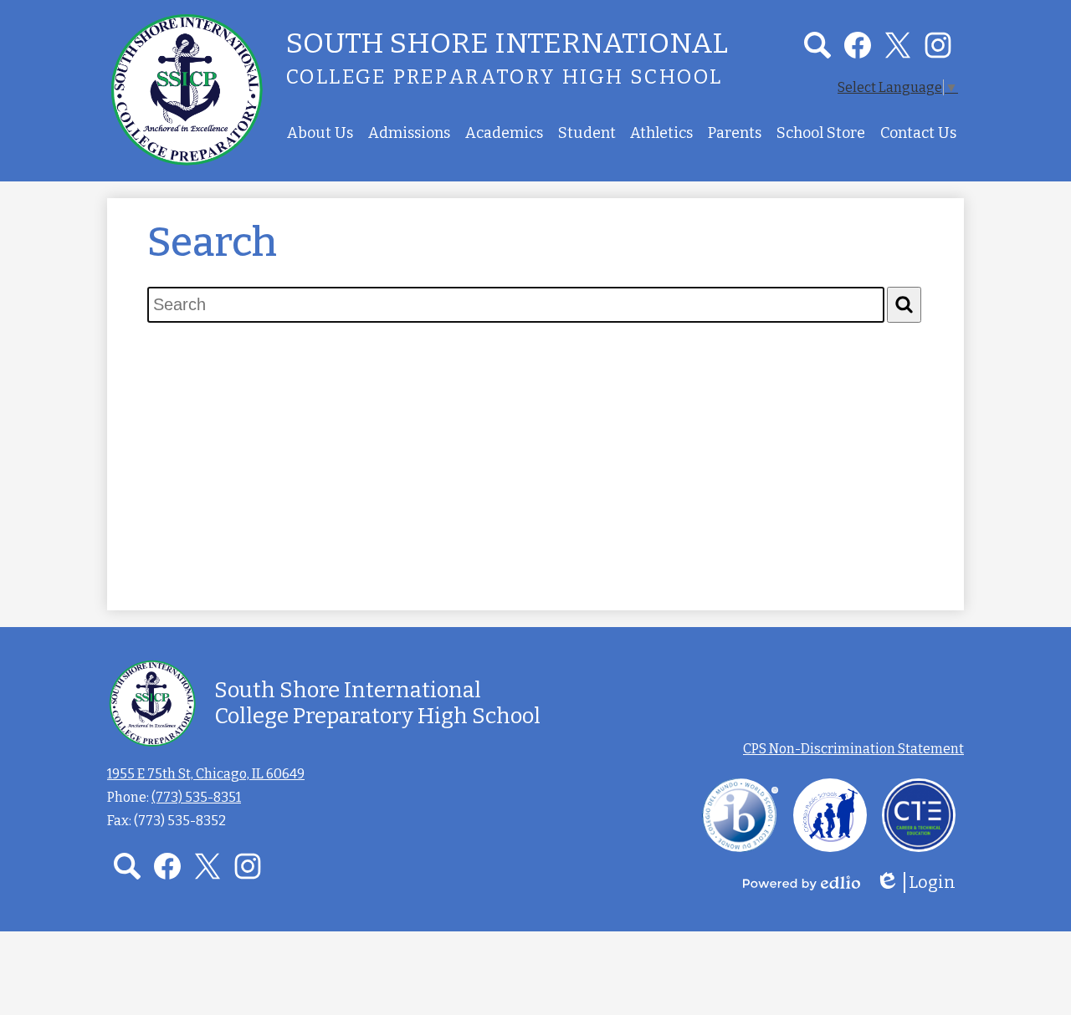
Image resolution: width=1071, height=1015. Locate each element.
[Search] (904, 305)
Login (921, 882)
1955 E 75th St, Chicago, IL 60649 (206, 774)
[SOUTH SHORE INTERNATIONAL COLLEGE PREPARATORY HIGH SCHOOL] (186, 89)
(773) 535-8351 (196, 797)
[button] (320, 133)
